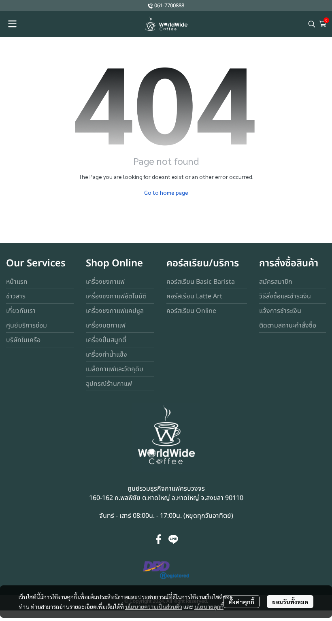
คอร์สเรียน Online (191, 311)
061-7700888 (169, 6)
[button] (311, 24)
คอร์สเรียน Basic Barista (200, 282)
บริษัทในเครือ (23, 340)
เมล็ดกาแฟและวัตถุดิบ (114, 369)
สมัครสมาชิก (275, 282)
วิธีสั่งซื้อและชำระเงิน (285, 296)
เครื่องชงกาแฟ (105, 282)
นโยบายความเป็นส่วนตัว (153, 606)
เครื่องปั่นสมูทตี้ (106, 340)
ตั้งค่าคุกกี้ (241, 601)
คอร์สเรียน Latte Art (194, 296)
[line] (173, 539)
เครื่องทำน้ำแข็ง (106, 354)
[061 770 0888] (150, 5)
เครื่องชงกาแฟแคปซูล (115, 311)
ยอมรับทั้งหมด (290, 601)
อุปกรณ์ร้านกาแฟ (109, 384)
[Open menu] (12, 24)
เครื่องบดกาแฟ (106, 325)
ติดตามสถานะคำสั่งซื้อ (287, 325)
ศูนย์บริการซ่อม (26, 325)
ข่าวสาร (16, 296)
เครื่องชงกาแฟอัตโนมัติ (116, 296)
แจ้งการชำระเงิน (280, 311)
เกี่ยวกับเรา (21, 311)
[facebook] (158, 539)
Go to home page (166, 192)
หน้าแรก (17, 282)
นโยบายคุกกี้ (208, 606)
